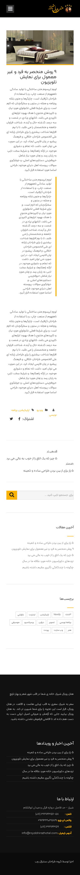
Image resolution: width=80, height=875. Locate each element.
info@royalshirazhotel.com (39, 833)
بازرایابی (20, 615)
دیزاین (41, 622)
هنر (69, 630)
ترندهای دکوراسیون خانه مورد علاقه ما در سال (48, 561)
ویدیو (40, 410)
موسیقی (15, 622)
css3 (68, 615)
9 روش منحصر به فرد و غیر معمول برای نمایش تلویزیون (43, 549)
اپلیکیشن (24, 410)
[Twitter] (10, 419)
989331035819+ (47, 820)
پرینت (46, 630)
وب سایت (58, 630)
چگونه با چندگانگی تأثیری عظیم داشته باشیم (48, 567)
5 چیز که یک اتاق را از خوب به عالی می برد (51, 555)
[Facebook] (18, 419)
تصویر (52, 622)
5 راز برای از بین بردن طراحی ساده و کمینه (50, 543)
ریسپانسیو (29, 622)
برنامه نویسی (65, 622)
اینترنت (32, 615)
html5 (57, 615)
